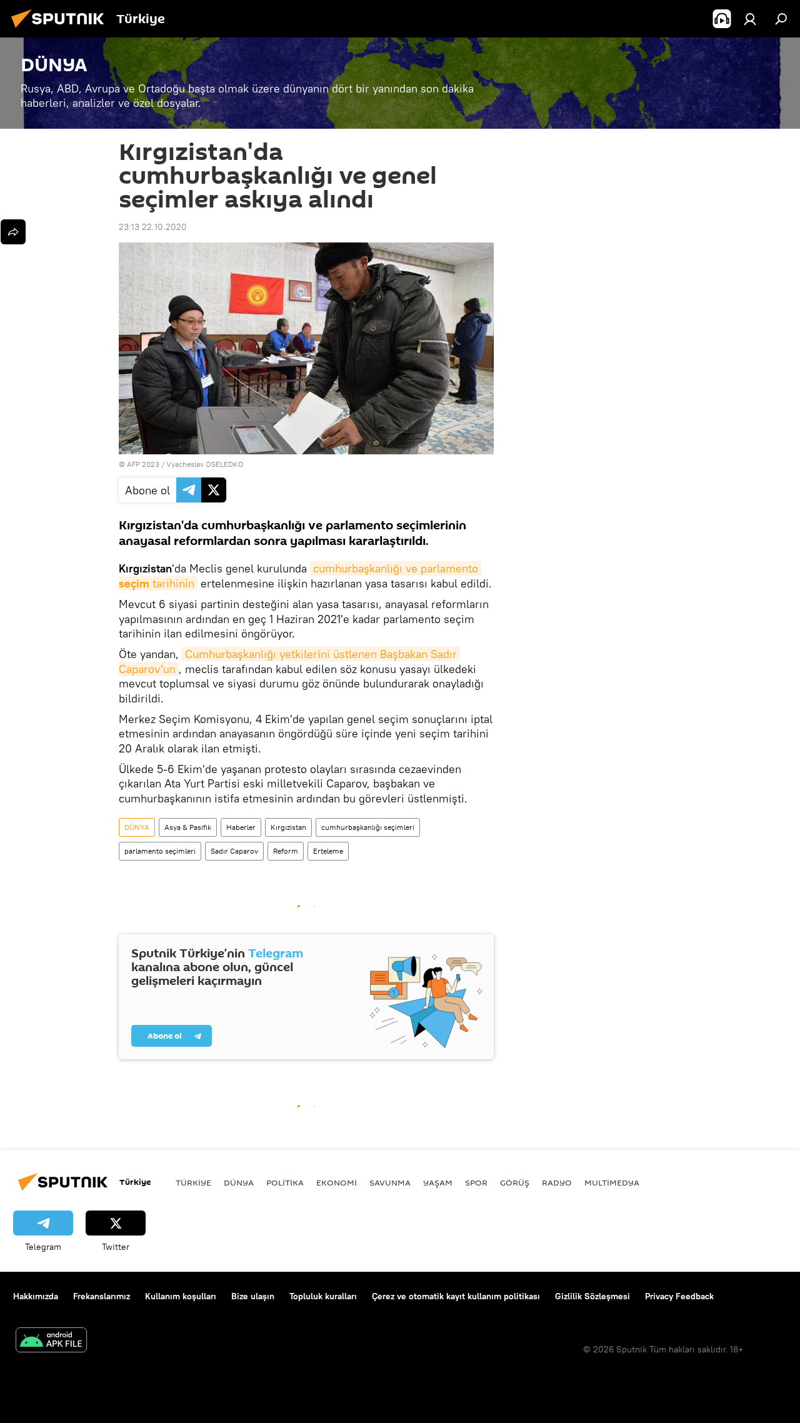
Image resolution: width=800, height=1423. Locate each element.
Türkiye (193, 1182)
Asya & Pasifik (187, 827)
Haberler (241, 827)
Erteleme (328, 851)
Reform (285, 851)
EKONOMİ (336, 1182)
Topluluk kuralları (323, 1296)
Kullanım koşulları (180, 1296)
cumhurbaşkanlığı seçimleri (367, 827)
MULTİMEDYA (611, 1182)
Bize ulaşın (252, 1296)
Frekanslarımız (101, 1296)
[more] (13, 231)
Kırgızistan (288, 827)
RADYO (557, 1182)
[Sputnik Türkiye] (61, 29)
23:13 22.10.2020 (153, 226)
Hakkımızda (35, 1296)
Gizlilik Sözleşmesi (592, 1296)
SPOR (476, 1182)
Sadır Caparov (234, 851)
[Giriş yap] (750, 18)
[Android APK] (51, 1341)
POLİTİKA (285, 1182)
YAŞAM (437, 1182)
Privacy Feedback (679, 1296)
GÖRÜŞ (514, 1182)
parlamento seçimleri (160, 851)
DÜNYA (136, 827)
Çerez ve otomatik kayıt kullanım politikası (456, 1296)
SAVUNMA (390, 1182)
